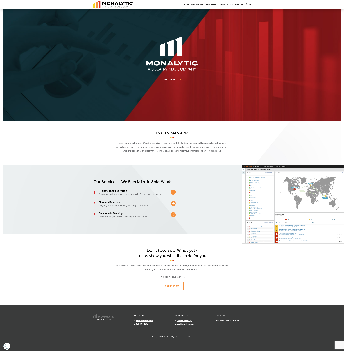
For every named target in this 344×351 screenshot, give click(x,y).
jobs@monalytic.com (185, 324)
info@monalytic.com (144, 320)
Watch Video (172, 79)
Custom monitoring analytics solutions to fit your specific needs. (130, 192)
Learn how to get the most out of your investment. (123, 214)
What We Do (211, 4)
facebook (220, 320)
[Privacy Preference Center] (6, 346)
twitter (228, 320)
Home (186, 4)
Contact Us (233, 4)
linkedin (236, 320)
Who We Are (197, 4)
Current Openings (184, 320)
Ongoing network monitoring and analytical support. (124, 203)
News (222, 4)
